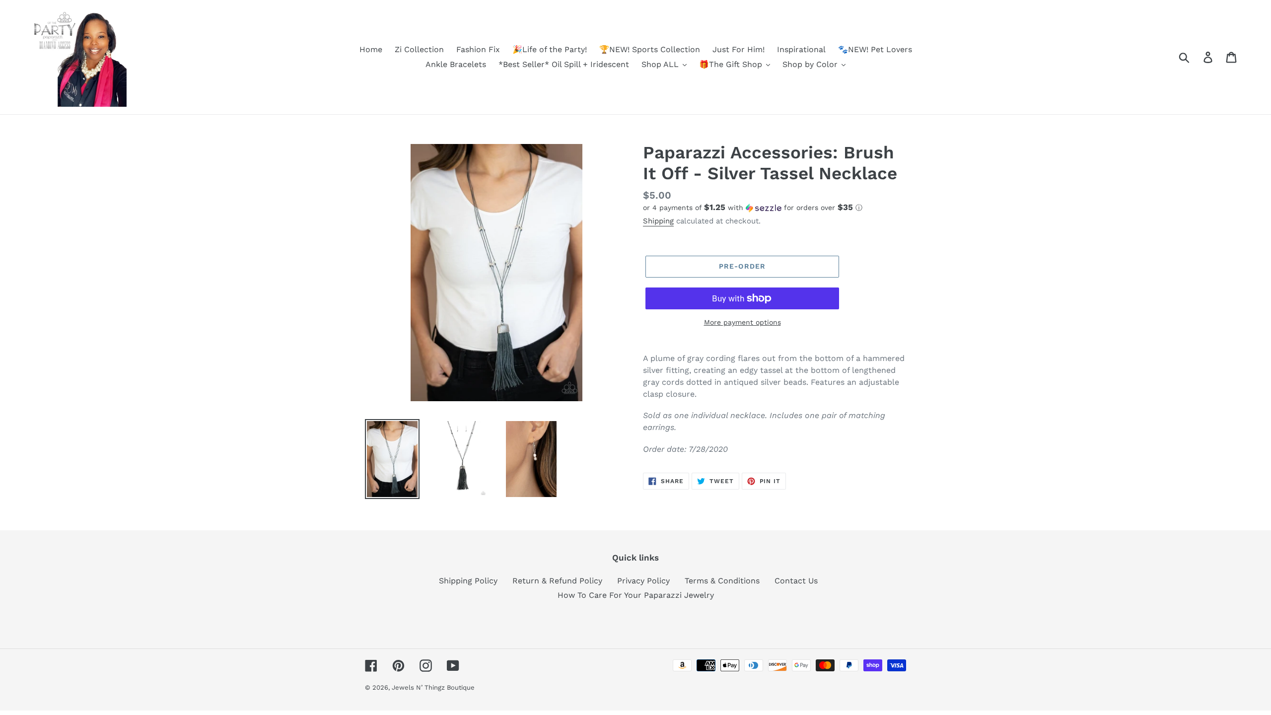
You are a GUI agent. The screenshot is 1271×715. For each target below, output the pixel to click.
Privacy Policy (643, 580)
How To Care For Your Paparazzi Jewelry (636, 595)
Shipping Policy (468, 580)
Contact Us (796, 580)
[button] (774, 208)
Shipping (658, 220)
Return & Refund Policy (557, 580)
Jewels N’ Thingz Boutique (433, 687)
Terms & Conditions (722, 580)
